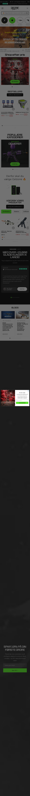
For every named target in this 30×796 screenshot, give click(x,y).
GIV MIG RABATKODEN (22, 402)
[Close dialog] (28, 391)
